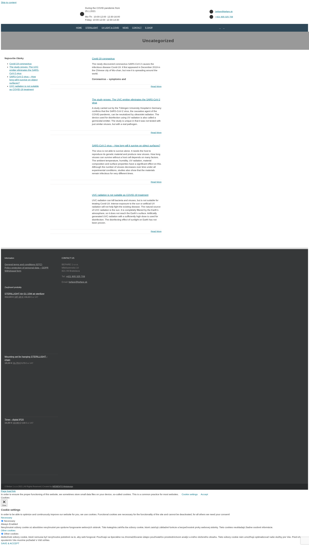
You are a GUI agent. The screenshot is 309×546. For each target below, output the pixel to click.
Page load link (8, 491)
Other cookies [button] (8, 530)
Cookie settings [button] (190, 494)
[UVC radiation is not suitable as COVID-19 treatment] (69, 204)
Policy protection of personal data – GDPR (26, 267)
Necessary (9, 521)
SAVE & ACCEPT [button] (10, 543)
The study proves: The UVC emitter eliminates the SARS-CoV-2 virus (24, 70)
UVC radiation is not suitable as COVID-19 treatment (120, 195)
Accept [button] (204, 494)
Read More (156, 86)
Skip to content (8, 2)
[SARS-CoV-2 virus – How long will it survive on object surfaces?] (69, 155)
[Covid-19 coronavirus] (69, 68)
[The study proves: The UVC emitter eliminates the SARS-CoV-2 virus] (69, 109)
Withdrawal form (13, 271)
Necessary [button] (6, 517)
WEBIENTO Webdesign (62, 486)
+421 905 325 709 (224, 17)
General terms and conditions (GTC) (23, 264)
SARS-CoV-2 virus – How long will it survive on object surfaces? (126, 145)
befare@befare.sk (224, 11)
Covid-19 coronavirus (103, 58)
